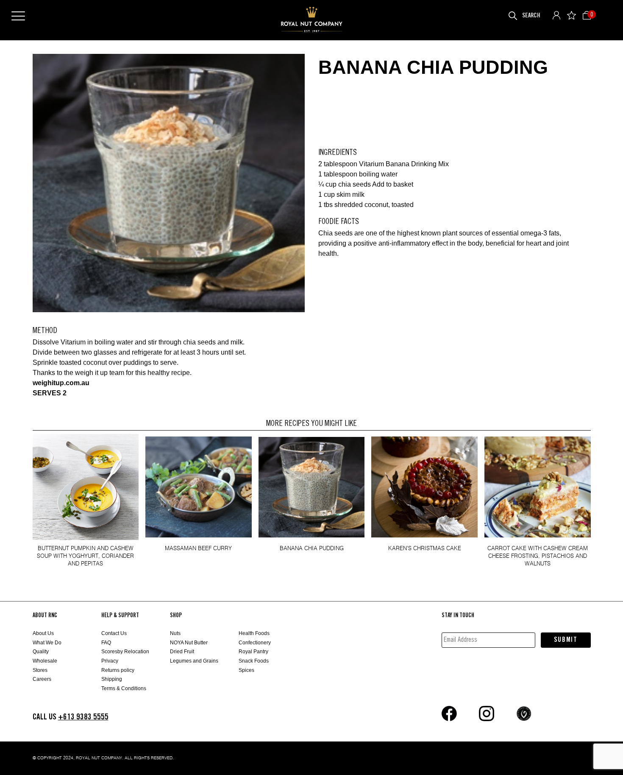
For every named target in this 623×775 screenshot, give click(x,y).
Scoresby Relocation (125, 652)
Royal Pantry (253, 652)
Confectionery (255, 643)
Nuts (175, 633)
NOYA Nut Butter (189, 643)
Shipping (111, 679)
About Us (43, 633)
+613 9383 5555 (83, 717)
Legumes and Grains (194, 661)
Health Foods (254, 633)
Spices (246, 670)
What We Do (47, 643)
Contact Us (114, 633)
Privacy (109, 661)
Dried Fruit (182, 652)
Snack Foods (254, 661)
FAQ (106, 643)
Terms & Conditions (123, 688)
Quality (41, 652)
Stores (40, 670)
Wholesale (45, 661)
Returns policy (117, 670)
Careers (42, 679)
